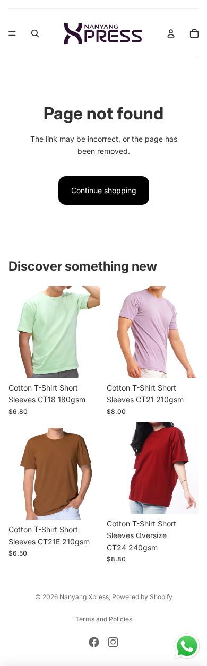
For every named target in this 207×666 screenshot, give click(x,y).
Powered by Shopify (142, 597)
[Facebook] (94, 642)
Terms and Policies (103, 619)
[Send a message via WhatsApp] (187, 646)
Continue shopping (103, 190)
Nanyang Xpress (84, 597)
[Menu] (12, 33)
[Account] (171, 33)
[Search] (35, 33)
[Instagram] (113, 642)
